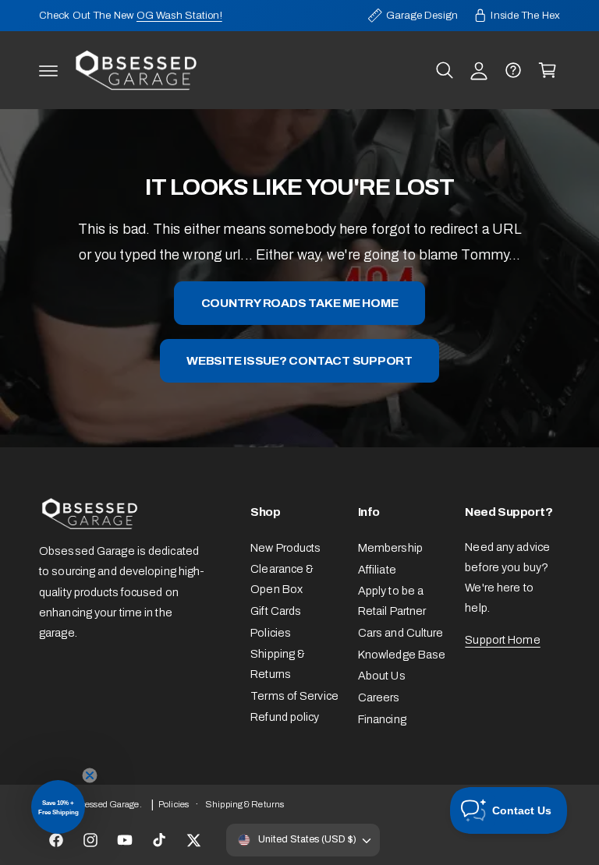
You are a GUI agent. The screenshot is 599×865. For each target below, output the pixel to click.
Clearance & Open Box (282, 579)
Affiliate (377, 569)
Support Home (502, 640)
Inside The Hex (525, 15)
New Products (285, 548)
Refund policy (284, 717)
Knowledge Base (402, 654)
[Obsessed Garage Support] (513, 70)
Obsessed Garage (104, 804)
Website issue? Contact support (299, 360)
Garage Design (422, 15)
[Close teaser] (89, 775)
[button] (48, 70)
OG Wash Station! (179, 15)
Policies (270, 633)
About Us (382, 675)
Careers (379, 697)
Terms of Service (294, 696)
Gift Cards (275, 611)
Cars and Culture (401, 633)
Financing (382, 719)
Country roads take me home (300, 302)
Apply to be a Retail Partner (392, 600)
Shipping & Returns (277, 664)
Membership (390, 548)
